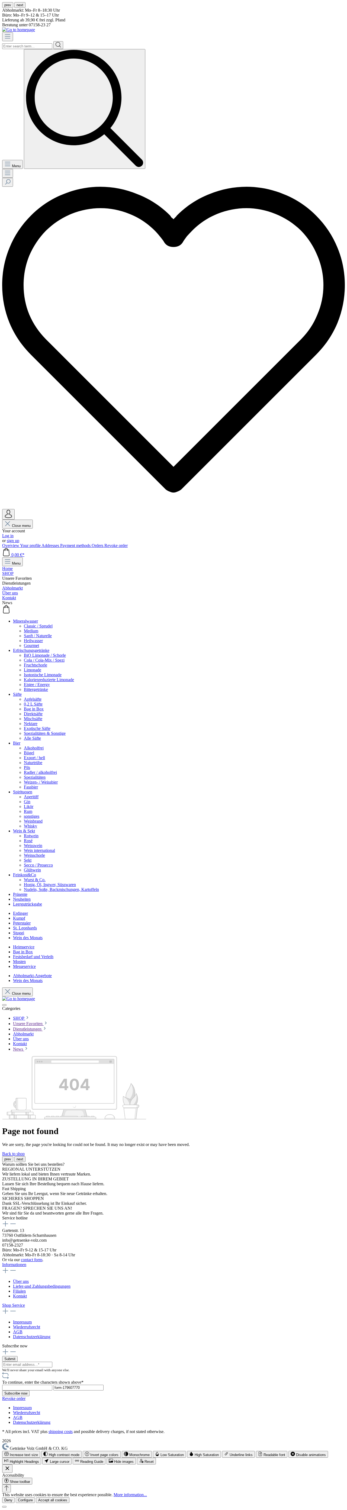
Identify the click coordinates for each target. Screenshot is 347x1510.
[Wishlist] (173, 506)
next (20, 5)
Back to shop (13, 1153)
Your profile (30, 545)
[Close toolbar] (7, 1468)
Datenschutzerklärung (31, 1336)
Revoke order (116, 545)
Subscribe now (15, 1393)
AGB (18, 1331)
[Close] (4, 1507)
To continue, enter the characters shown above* (42, 1382)
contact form (31, 1259)
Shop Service (13, 1305)
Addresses (50, 545)
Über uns (21, 1281)
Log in (8, 535)
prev (7, 5)
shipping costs (61, 1431)
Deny (8, 1500)
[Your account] (8, 514)
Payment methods (76, 545)
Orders (98, 545)
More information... (130, 1494)
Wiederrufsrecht (26, 1327)
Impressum (22, 1322)
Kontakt (20, 1296)
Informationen (14, 1264)
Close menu (21, 526)
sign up (13, 540)
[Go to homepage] (18, 29)
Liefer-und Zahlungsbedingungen (41, 1286)
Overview (11, 545)
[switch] (21, 1454)
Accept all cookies (52, 1500)
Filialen (19, 1291)
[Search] (58, 45)
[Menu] (7, 36)
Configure (25, 1500)
